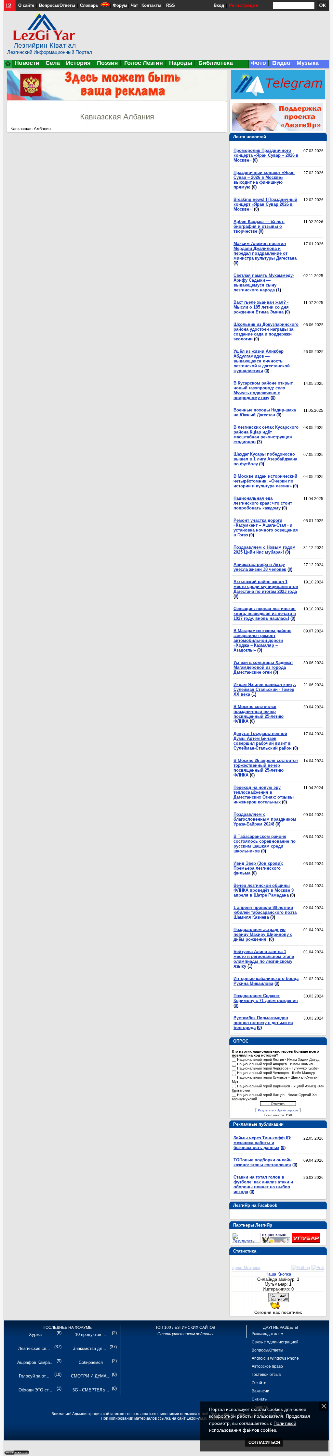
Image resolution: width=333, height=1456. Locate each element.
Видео (281, 63)
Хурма (35, 1334)
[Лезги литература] (306, 1241)
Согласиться (264, 1442)
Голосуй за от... (34, 1376)
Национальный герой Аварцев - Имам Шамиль (275, 1064)
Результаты (265, 1110)
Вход (219, 5)
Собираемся (91, 1362)
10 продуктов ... (90, 1334)
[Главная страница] (8, 66)
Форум (120, 5)
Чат (134, 5)
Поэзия (107, 63)
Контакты (151, 5)
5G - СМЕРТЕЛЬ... (91, 1390)
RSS (170, 5)
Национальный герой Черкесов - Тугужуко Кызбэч (278, 1069)
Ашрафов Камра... (35, 1362)
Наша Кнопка (278, 1274)
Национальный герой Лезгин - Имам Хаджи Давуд (278, 1059)
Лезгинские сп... (34, 1348)
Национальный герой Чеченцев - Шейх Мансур (276, 1073)
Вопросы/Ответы (57, 5)
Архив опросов (287, 1110)
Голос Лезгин (143, 63)
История (78, 63)
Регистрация (243, 5)
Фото (258, 63)
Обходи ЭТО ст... (35, 1390)
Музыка (308, 63)
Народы (180, 63)
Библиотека (215, 63)
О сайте (26, 5)
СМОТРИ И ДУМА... (91, 1376)
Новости (27, 63)
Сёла (53, 63)
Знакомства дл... (89, 1348)
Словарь (89, 5)
